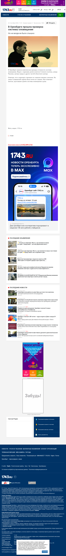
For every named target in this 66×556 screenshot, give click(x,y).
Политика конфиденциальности (38, 469)
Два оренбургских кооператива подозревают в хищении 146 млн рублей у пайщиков (29, 227)
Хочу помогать (21, 455)
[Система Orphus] (32, 482)
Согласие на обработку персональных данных (15, 469)
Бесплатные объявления (48, 15)
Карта (52, 455)
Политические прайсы (17, 466)
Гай (29, 466)
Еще (61, 15)
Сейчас (36, 9)
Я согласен (45, 551)
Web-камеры (20, 452)
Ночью (47, 9)
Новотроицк (34, 466)
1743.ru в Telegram (24, 15)
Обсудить (52, 23)
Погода (28, 452)
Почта (57, 455)
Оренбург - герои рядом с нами (12, 459)
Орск (26, 466)
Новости (6, 15)
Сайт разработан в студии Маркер (10, 551)
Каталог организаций (48, 449)
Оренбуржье (42, 466)
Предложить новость (9, 455)
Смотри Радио (13, 419)
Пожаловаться (31, 455)
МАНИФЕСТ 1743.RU (43, 455)
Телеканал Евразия (8, 452)
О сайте (4, 466)
